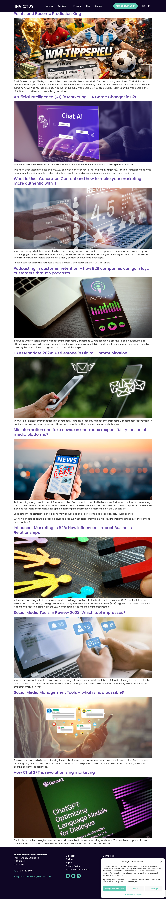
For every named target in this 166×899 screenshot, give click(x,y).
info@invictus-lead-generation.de (32, 876)
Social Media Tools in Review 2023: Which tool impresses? (70, 612)
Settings (154, 888)
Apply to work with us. (77, 869)
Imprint (139, 895)
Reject (135, 888)
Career (98, 6)
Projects (77, 6)
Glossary (70, 855)
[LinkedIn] (73, 876)
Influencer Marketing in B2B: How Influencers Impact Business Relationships (73, 530)
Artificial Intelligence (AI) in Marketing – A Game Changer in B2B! (76, 97)
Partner (70, 859)
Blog (88, 6)
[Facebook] (68, 876)
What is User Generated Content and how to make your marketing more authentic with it (77, 181)
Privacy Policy (130, 895)
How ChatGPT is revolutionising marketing (54, 772)
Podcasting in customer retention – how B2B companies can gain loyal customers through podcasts (82, 271)
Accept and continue (114, 888)
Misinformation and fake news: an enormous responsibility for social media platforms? (80, 432)
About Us (49, 6)
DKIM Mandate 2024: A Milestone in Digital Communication (71, 353)
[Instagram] (79, 876)
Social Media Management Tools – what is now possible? (69, 692)
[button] (161, 861)
